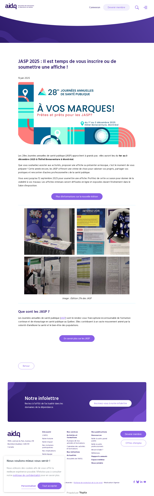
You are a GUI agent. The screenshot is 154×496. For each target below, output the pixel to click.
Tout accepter (49, 486)
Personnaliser (28, 486)
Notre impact (47, 442)
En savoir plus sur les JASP (77, 338)
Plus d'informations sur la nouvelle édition (77, 196)
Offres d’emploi (134, 443)
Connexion (94, 7)
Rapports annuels (99, 456)
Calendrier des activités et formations (76, 447)
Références (95, 453)
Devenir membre (116, 7)
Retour (26, 366)
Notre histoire (47, 438)
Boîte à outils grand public (99, 439)
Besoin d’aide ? (97, 449)
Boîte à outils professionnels (97, 445)
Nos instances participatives (48, 446)
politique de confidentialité (26, 475)
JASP (63, 318)
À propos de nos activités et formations (76, 442)
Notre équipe (47, 454)
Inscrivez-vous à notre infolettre (110, 403)
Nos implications (49, 451)
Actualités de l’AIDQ (74, 458)
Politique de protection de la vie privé (88, 482)
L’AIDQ (45, 435)
